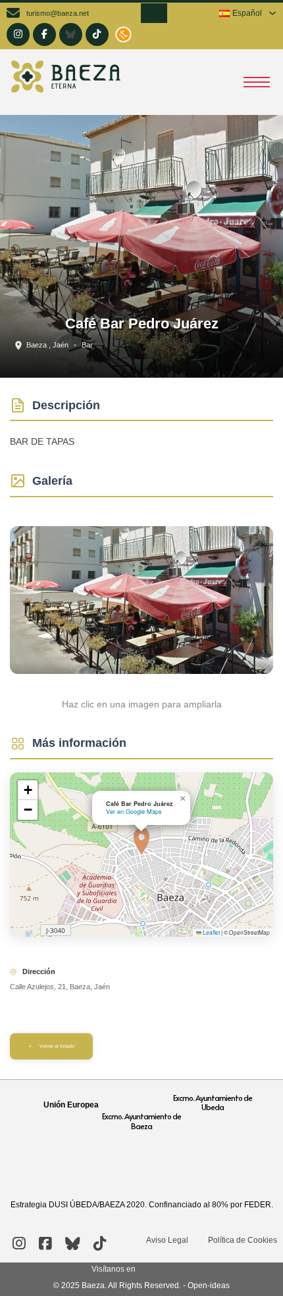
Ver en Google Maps (134, 811)
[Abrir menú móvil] (257, 82)
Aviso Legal (167, 1240)
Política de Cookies (242, 1240)
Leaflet (210, 932)
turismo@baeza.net (57, 13)
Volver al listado (56, 1046)
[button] (141, 841)
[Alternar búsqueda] (154, 13)
